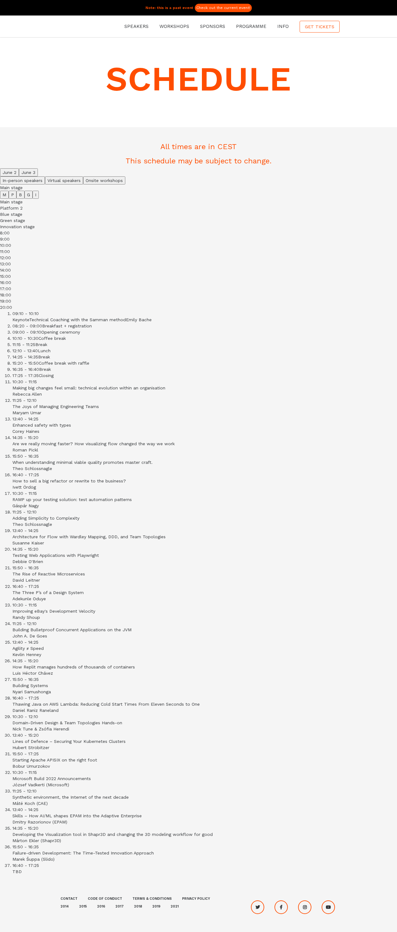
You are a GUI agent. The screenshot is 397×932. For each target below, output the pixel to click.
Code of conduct (105, 899)
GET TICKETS (319, 26)
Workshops (174, 26)
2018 (138, 906)
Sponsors (212, 26)
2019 (156, 906)
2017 (119, 906)
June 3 (28, 172)
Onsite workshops (104, 180)
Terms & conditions (152, 899)
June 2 (9, 172)
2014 (64, 906)
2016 (101, 906)
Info (283, 26)
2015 (83, 906)
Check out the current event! (223, 8)
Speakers (136, 26)
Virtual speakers (64, 180)
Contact (69, 899)
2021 (175, 906)
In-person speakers (22, 180)
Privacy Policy (196, 899)
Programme (251, 26)
